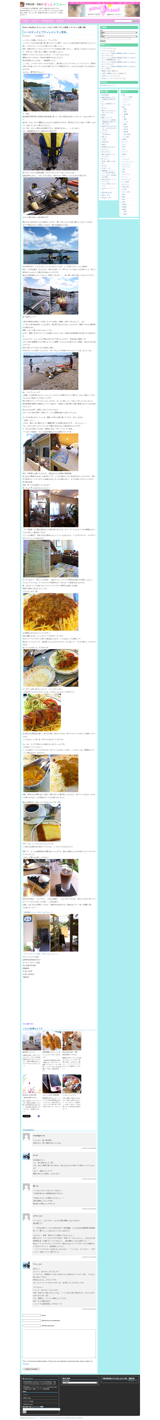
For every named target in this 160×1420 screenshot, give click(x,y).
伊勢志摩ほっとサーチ (30, 1387)
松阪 (123, 194)
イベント (125, 177)
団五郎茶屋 (105, 95)
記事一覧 (60, 21)
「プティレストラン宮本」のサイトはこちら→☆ (40, 954)
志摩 (79, 27)
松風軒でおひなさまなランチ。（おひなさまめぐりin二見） (109, 128)
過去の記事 (65, 1380)
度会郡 (124, 204)
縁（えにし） (106, 159)
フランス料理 (63, 27)
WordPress (30, 1417)
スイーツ (125, 152)
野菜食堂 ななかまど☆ (109, 147)
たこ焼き (126, 137)
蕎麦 (125, 124)
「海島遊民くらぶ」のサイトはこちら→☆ (37, 912)
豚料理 (126, 132)
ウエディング (126, 179)
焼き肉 (126, 127)
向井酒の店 (105, 142)
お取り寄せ (125, 187)
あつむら (104, 108)
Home (25, 21)
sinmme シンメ (106, 76)
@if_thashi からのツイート (108, 85)
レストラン (73, 27)
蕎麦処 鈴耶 (106, 71)
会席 (123, 169)
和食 (123, 107)
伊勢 (123, 197)
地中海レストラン (29, 1052)
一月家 (104, 139)
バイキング (125, 159)
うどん (126, 121)
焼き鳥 (126, 129)
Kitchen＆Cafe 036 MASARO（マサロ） (70, 1053)
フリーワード (104, 38)
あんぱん (104, 165)
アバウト (35, 21)
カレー (44, 27)
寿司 (125, 111)
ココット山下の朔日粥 (50, 1095)
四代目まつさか (106, 197)
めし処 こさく (106, 168)
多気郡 (124, 207)
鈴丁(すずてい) (106, 152)
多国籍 (124, 139)
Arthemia (63, 1417)
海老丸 (104, 144)
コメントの (28, 1401)
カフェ (39, 27)
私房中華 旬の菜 (107, 192)
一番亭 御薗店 (106, 73)
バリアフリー (126, 174)
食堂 (125, 119)
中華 (123, 147)
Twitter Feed (47, 21)
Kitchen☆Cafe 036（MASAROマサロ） (30, 1096)
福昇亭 (104, 115)
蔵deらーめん (106, 195)
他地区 (124, 209)
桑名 (125, 214)
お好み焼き (127, 134)
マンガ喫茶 (125, 182)
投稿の (27, 1398)
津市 (125, 211)
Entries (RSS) (44, 1417)
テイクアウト (126, 167)
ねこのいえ (105, 149)
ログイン (26, 1394)
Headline (32, 27)
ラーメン (125, 142)
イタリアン (127, 99)
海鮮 (125, 109)
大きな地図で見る (28, 1024)
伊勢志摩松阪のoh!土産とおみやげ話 (34, 1382)
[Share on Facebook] (39, 1116)
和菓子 (124, 154)
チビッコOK (52, 27)
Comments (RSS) (55, 1417)
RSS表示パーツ (132, 1380)
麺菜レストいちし (107, 117)
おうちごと (125, 184)
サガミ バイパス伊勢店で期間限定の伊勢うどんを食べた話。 (109, 122)
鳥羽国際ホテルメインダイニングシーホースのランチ (51, 1054)
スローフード (126, 164)
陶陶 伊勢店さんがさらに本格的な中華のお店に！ (109, 99)
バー (123, 157)
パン (125, 102)
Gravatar (25, 1364)
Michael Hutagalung (77, 1417)
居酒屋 (126, 114)
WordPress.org (27, 1404)
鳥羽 (123, 199)
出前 (123, 172)
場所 (101, 30)
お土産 (124, 189)
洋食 (84, 27)
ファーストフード (127, 162)
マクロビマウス (118, 78)
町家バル (104, 137)
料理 (101, 34)
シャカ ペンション (69, 1095)
